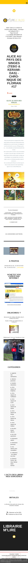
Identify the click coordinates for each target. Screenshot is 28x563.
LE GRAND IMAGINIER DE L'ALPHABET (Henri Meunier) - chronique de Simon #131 (14, 36)
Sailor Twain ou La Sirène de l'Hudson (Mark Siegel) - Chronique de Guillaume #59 (14, 29)
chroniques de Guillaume (13, 394)
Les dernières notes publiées (16, 555)
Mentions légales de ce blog (15, 558)
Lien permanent (13, 210)
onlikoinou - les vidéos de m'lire (14, 454)
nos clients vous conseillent (14, 448)
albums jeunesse (16, 212)
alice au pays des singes (15, 217)
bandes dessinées (9, 213)
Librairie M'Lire (12, 528)
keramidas (10, 218)
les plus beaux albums (13, 430)
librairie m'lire (17, 219)
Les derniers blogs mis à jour (6, 555)
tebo (5, 218)
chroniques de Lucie (13, 400)
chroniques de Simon (13, 418)
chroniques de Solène (13, 424)
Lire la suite (20, 267)
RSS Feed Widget (12, 490)
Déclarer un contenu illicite (6, 558)
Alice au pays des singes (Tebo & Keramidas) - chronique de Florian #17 (13, 71)
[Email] (14, 10)
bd (18, 218)
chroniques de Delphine (13, 389)
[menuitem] (14, 29)
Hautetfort (22, 558)
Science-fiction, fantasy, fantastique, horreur (14, 462)
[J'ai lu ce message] (26, 559)
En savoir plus (8, 561)
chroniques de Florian (16, 214)
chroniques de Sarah (13, 406)
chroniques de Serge (13, 412)
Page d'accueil (14, 33)
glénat (15, 218)
